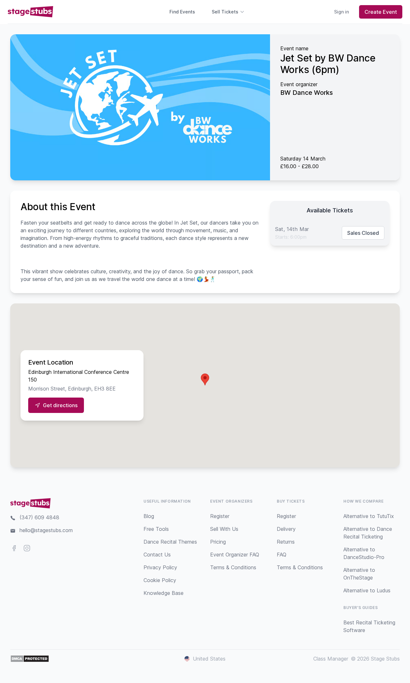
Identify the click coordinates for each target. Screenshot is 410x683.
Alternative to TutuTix (368, 516)
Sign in (341, 11)
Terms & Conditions (233, 567)
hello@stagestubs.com (46, 530)
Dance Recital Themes (170, 542)
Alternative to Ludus (366, 590)
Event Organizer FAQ (234, 554)
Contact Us (157, 554)
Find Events (182, 11)
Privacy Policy (160, 567)
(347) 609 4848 (39, 517)
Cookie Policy (160, 580)
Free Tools (156, 529)
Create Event (381, 12)
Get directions (60, 405)
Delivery (286, 529)
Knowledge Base (164, 593)
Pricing (218, 542)
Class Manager (330, 658)
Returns (286, 542)
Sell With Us (224, 529)
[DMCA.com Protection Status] (29, 658)
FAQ (281, 554)
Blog (149, 516)
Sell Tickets (225, 11)
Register (219, 516)
